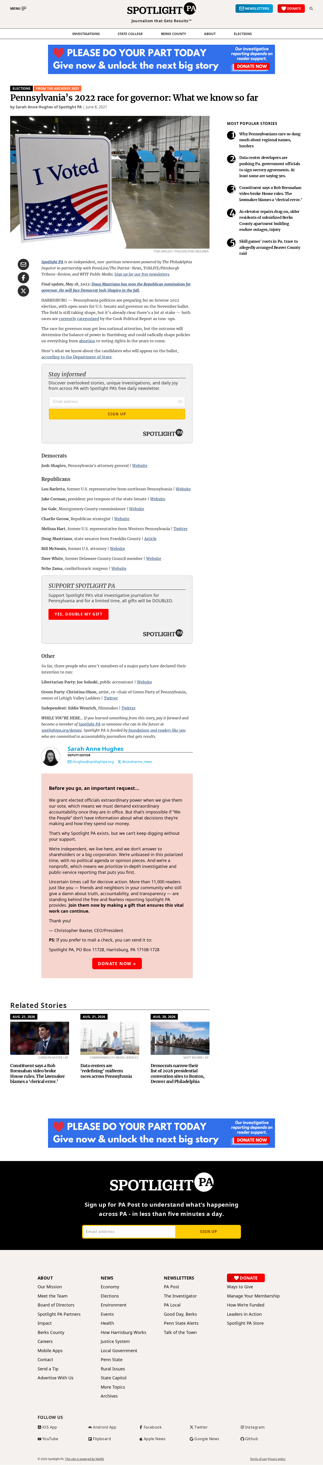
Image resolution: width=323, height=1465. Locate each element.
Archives (109, 1396)
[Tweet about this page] (23, 291)
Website (139, 465)
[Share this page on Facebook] (23, 277)
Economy (110, 1286)
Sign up (208, 1231)
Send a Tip (48, 1369)
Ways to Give (240, 1286)
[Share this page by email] (23, 264)
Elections (22, 88)
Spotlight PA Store (245, 1323)
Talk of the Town (180, 1332)
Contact (45, 1359)
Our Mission (50, 1286)
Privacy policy (276, 1459)
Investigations (86, 33)
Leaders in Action (244, 1314)
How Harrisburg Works (123, 1332)
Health (107, 1323)
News (107, 1278)
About (210, 33)
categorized (88, 318)
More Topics (113, 1387)
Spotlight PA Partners (59, 1314)
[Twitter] (119, 762)
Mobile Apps (50, 1350)
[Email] (69, 762)
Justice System (115, 1341)
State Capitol (114, 1378)
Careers (45, 1341)
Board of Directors (56, 1305)
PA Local (172, 1305)
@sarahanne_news (137, 761)
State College (130, 33)
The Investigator (180, 1296)
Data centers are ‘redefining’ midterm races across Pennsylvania (106, 1071)
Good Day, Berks (180, 1314)
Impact (45, 1323)
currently (67, 318)
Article (150, 538)
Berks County (173, 33)
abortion (87, 341)
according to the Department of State (76, 357)
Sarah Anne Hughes (95, 748)
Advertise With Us (56, 1378)
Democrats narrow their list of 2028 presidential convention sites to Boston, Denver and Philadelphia (178, 1073)
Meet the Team (53, 1296)
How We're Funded (245, 1305)
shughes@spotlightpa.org (93, 761)
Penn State (111, 1359)
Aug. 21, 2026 (24, 1016)
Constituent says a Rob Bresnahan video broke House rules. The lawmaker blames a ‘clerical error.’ (37, 1073)
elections (243, 33)
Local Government (119, 1350)
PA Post (171, 1286)
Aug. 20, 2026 (164, 1016)
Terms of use (258, 1459)
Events (107, 1314)
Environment (114, 1305)
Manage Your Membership (253, 1296)
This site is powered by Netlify (84, 1459)
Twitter (181, 528)
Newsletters (179, 1278)
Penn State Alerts (181, 1323)
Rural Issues (113, 1369)
